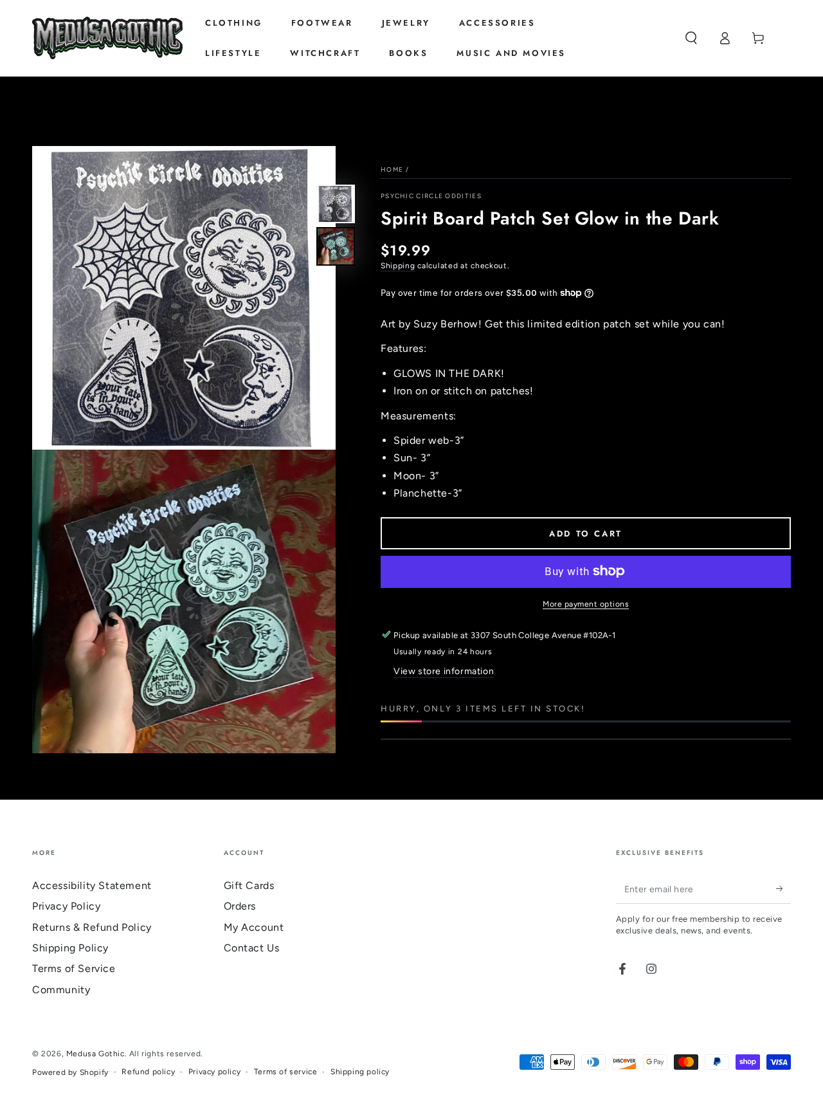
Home (392, 169)
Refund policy (148, 1071)
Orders (240, 906)
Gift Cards (249, 885)
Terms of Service (74, 968)
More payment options (586, 603)
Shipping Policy (70, 948)
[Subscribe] (783, 889)
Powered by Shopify (70, 1072)
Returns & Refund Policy (92, 927)
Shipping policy (360, 1071)
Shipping (398, 265)
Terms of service (286, 1071)
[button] (691, 38)
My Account (254, 927)
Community (61, 990)
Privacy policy (214, 1071)
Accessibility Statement (92, 885)
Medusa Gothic (95, 1053)
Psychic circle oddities (431, 196)
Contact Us (252, 948)
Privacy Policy (66, 906)
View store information (443, 671)
